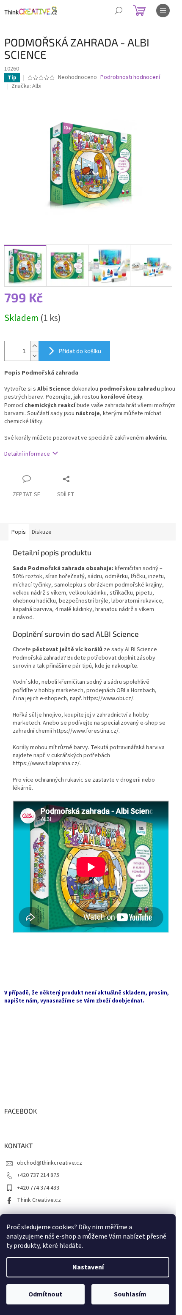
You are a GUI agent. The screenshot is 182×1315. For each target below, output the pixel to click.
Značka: (26, 86)
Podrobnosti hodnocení (130, 77)
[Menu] (162, 10)
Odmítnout (45, 1294)
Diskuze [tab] (42, 532)
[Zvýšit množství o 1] (34, 346)
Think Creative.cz (39, 1200)
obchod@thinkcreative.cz (49, 1163)
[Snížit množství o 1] (34, 356)
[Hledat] (118, 10)
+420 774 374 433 (38, 1188)
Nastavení (88, 1267)
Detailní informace (27, 454)
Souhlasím (130, 1294)
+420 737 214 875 (38, 1175)
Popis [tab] (18, 532)
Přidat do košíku (80, 350)
